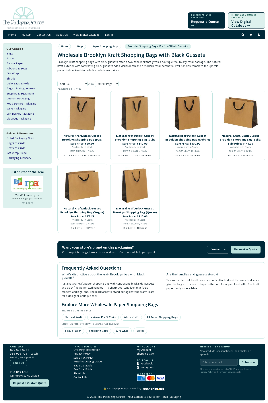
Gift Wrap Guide (17, 153)
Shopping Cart (145, 353)
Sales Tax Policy (83, 357)
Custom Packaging (18, 98)
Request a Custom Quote (29, 383)
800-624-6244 (19, 349)
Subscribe (248, 362)
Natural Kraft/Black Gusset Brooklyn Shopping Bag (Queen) (135, 210)
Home (12, 34)
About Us (62, 34)
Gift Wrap (13, 73)
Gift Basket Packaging (20, 113)
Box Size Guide (16, 148)
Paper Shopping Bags (105, 46)
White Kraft (131, 317)
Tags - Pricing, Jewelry (21, 88)
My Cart (26, 34)
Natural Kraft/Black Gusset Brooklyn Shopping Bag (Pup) (82, 137)
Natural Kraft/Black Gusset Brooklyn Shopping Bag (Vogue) (82, 210)
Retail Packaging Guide (21, 138)
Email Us (18, 363)
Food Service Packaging (21, 103)
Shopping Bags (98, 330)
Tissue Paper (15, 63)
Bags (10, 53)
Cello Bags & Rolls (18, 83)
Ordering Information (86, 349)
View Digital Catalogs (86, 34)
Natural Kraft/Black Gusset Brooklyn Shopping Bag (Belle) (240, 137)
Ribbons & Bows (17, 68)
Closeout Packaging (19, 118)
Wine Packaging (16, 108)
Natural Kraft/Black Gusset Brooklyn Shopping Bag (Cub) (135, 137)
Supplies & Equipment (20, 93)
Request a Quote (245, 249)
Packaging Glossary (19, 158)
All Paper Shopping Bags (162, 317)
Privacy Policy (82, 353)
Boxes (11, 58)
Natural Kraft (73, 317)
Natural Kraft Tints (103, 317)
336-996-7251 (19, 353)
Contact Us (44, 34)
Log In (109, 34)
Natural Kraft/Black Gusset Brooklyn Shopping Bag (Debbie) (187, 137)
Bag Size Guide (16, 143)
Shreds (11, 78)
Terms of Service (226, 371)
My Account (144, 349)
